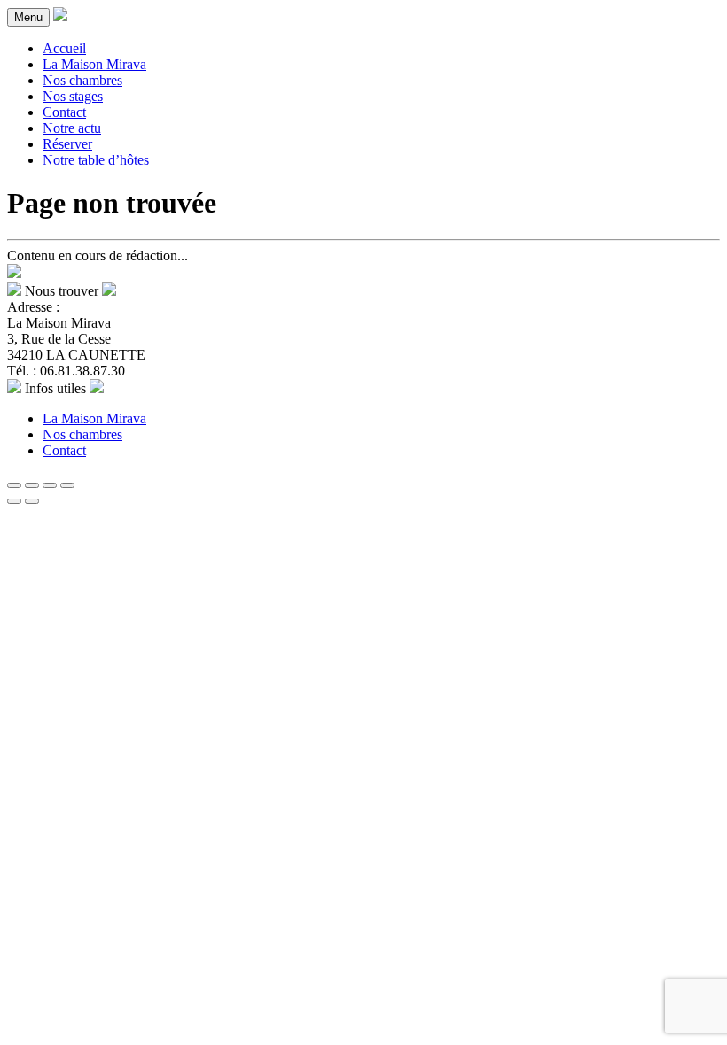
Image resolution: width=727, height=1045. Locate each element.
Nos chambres (82, 80)
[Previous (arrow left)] (14, 501)
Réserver (67, 143)
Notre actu (72, 127)
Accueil (64, 48)
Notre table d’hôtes (96, 159)
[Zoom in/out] (67, 485)
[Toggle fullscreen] (50, 485)
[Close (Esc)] (14, 485)
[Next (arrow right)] (32, 501)
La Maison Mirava (94, 64)
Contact (64, 112)
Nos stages (73, 96)
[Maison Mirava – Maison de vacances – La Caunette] (60, 16)
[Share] (32, 485)
